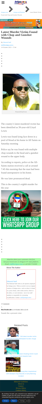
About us (21, 384)
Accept (6, 401)
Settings (22, 401)
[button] (3, 2)
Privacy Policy (21, 388)
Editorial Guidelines (21, 382)
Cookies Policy (21, 390)
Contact (21, 386)
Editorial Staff (7, 42)
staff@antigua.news (7, 45)
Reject (14, 401)
